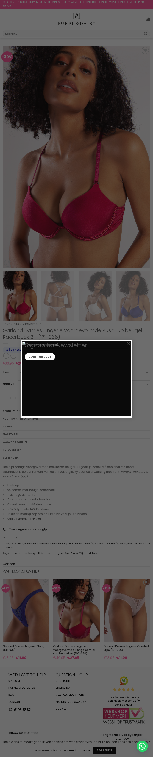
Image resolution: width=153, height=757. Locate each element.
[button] (142, 746)
